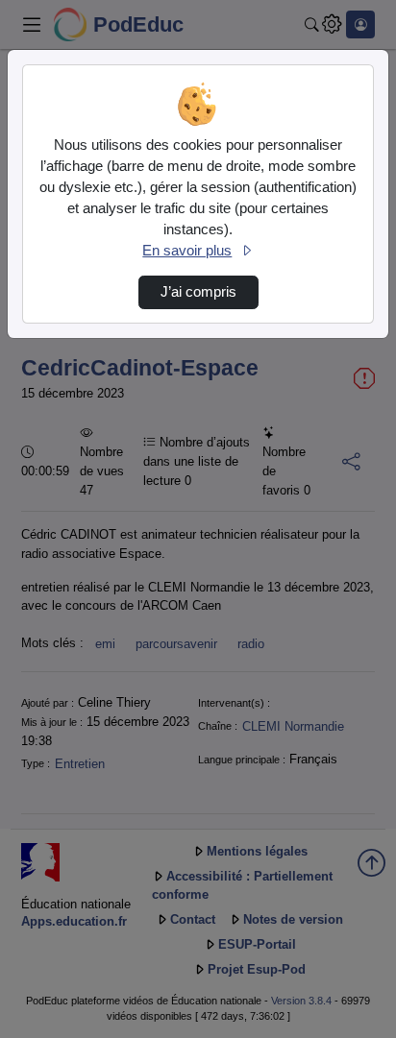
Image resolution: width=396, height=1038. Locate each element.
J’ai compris (198, 292)
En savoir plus (187, 250)
